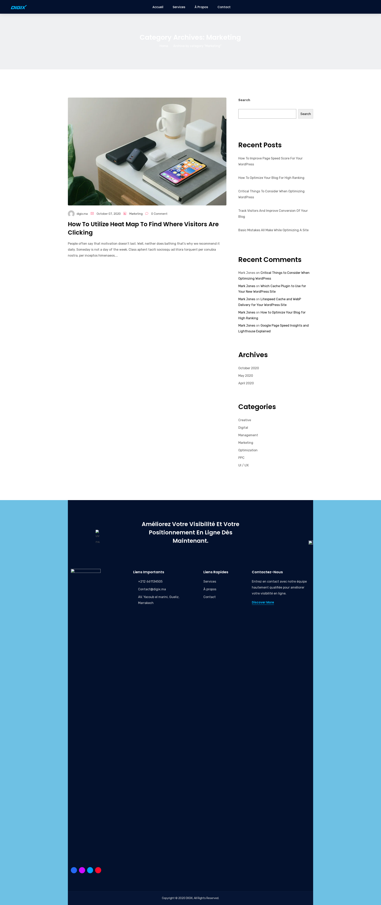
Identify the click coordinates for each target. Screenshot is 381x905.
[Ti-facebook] (74, 870)
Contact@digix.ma (152, 589)
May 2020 (245, 376)
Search (244, 100)
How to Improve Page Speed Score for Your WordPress (270, 161)
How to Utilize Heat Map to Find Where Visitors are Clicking (143, 228)
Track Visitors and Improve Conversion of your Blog (273, 214)
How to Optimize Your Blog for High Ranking (271, 178)
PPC (241, 458)
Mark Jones (246, 286)
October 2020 (248, 368)
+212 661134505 (150, 581)
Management (248, 435)
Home (164, 46)
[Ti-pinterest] (82, 870)
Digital (243, 427)
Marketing (136, 214)
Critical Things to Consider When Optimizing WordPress (271, 194)
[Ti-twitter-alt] (90, 870)
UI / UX (243, 465)
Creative (244, 420)
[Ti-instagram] (98, 870)
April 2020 (246, 383)
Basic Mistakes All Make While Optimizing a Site (273, 230)
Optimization (248, 450)
